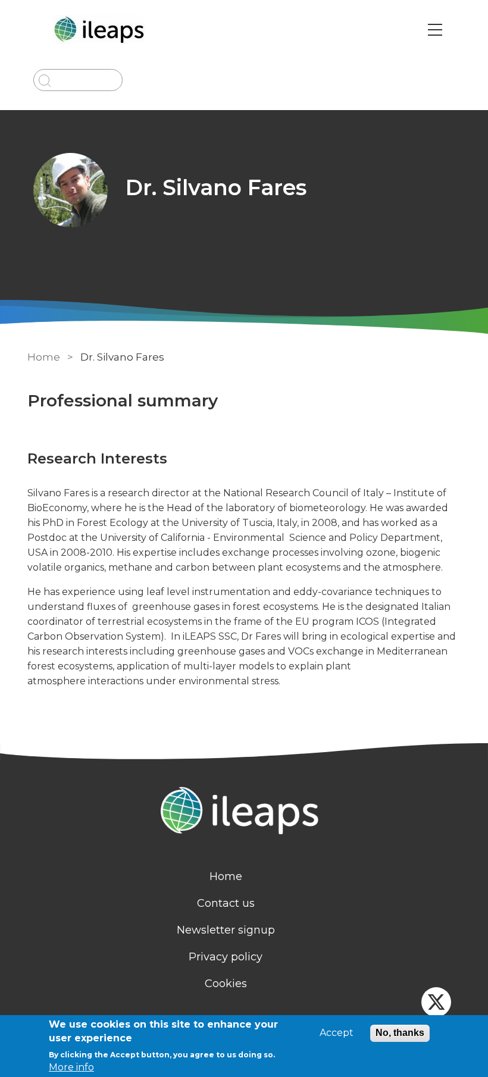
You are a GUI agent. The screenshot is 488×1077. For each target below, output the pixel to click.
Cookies (226, 983)
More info (71, 1067)
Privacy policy (225, 956)
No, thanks (400, 1033)
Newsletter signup (226, 930)
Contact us (226, 903)
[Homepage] (244, 812)
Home (43, 357)
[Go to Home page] (100, 30)
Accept (337, 1033)
